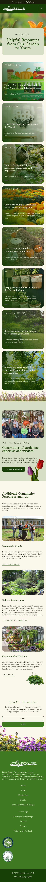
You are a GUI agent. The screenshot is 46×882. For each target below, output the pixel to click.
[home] (14, 8)
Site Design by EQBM (23, 877)
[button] (41, 8)
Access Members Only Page (23, 2)
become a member (13, 469)
